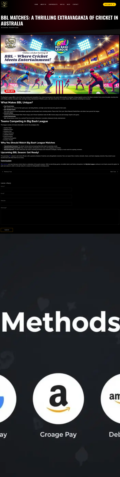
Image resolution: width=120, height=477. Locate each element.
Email (2, 193)
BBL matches (4, 164)
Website (3, 200)
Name (3, 186)
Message (4, 207)
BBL (10, 156)
